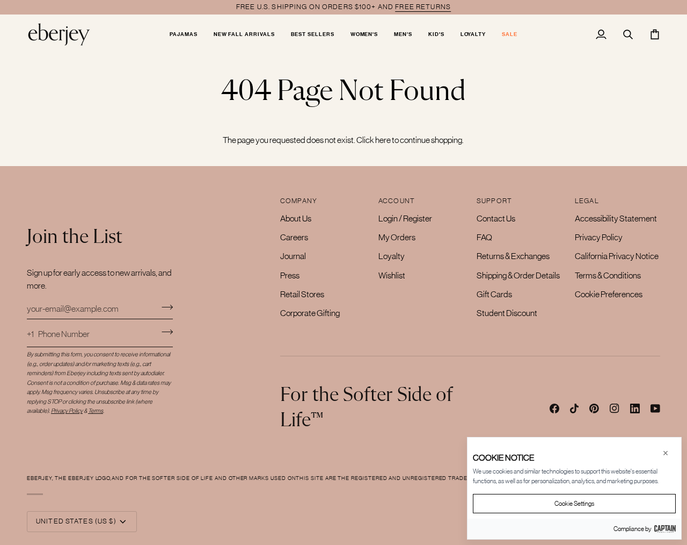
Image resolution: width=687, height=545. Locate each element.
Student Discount (507, 313)
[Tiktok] (574, 408)
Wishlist (391, 275)
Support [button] (494, 201)
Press (289, 275)
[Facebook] (554, 408)
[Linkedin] (635, 408)
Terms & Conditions (608, 275)
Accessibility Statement (616, 218)
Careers (294, 237)
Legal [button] (587, 201)
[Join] (164, 306)
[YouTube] (655, 408)
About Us (295, 218)
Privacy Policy (599, 237)
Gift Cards (494, 294)
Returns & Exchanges (513, 256)
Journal (293, 256)
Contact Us (496, 218)
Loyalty (391, 256)
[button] (184, 34)
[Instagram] (614, 408)
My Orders (396, 237)
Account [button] (396, 201)
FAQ (484, 237)
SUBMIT (167, 332)
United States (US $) (76, 521)
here (383, 140)
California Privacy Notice (617, 256)
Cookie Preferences (608, 294)
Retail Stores (302, 294)
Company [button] (298, 201)
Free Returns (423, 7)
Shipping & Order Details (518, 275)
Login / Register (405, 218)
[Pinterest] (594, 408)
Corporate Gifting (310, 313)
